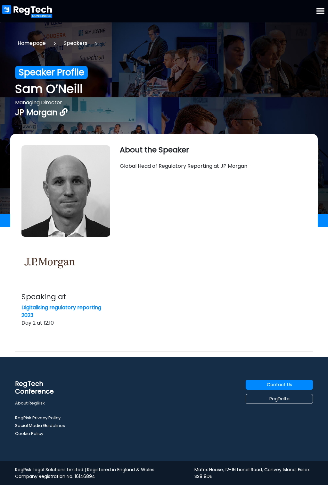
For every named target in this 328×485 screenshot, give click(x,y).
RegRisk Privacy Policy (38, 418)
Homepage (32, 43)
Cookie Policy (29, 433)
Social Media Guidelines (40, 425)
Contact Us (279, 384)
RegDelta (279, 399)
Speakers (75, 43)
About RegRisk (30, 403)
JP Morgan (37, 112)
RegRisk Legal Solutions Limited (49, 469)
